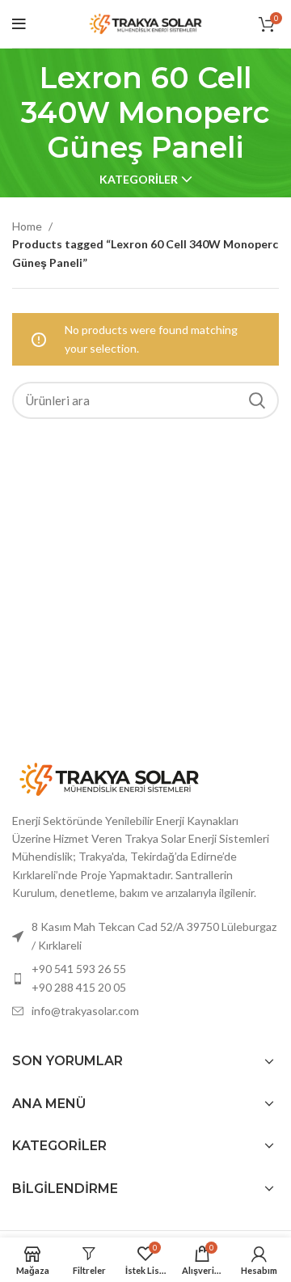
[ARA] (257, 400)
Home (28, 226)
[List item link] (145, 978)
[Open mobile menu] (19, 24)
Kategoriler (138, 179)
